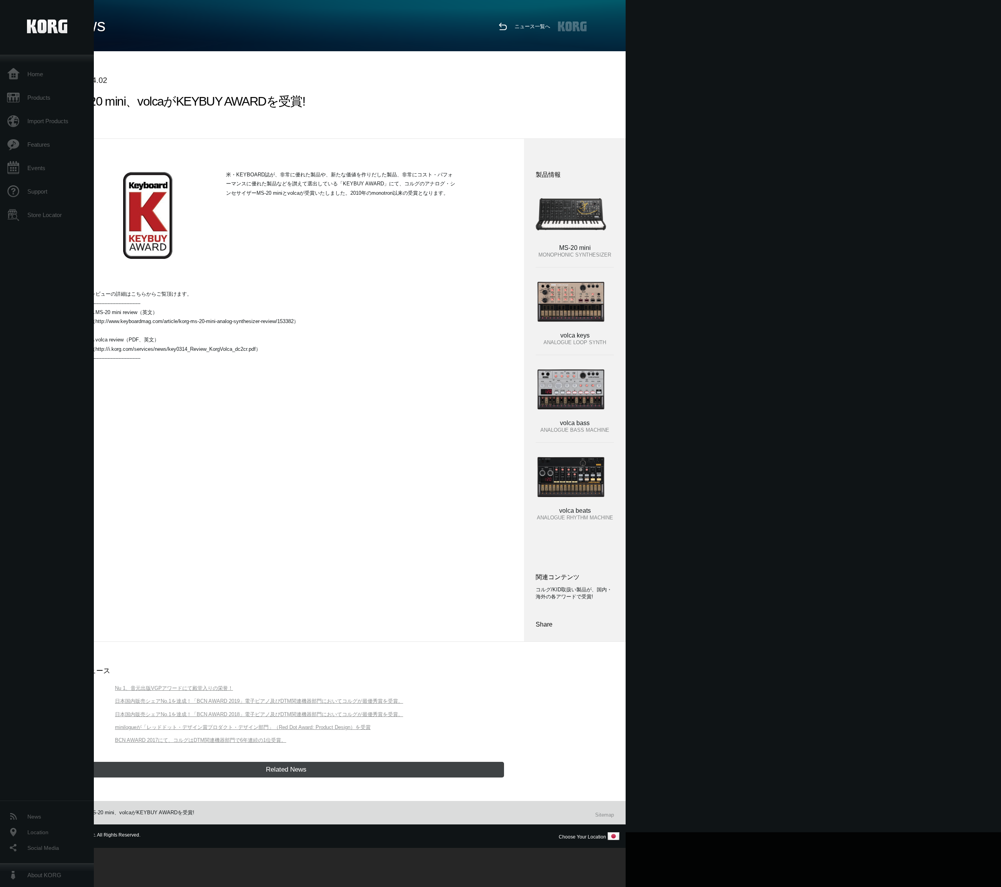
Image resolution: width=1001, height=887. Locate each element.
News (34, 816)
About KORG (44, 875)
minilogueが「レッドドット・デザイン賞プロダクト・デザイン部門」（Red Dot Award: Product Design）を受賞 (243, 727)
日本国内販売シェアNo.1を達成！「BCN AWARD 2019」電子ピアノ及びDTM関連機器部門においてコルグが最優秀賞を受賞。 (259, 701)
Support (37, 191)
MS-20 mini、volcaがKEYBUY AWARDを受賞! (141, 812)
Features (38, 144)
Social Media (43, 848)
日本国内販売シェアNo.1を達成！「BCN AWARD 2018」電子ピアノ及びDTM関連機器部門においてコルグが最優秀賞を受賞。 (259, 714)
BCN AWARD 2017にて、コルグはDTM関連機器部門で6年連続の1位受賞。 (200, 740)
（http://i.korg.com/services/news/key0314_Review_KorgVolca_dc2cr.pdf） (175, 349)
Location (37, 832)
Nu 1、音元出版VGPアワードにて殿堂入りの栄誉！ (174, 688)
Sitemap (604, 815)
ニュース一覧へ (532, 26)
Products (38, 97)
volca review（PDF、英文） (127, 340)
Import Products (47, 121)
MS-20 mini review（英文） (126, 312)
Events (36, 168)
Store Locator (44, 215)
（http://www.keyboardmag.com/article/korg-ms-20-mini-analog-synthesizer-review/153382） (194, 321)
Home (35, 74)
